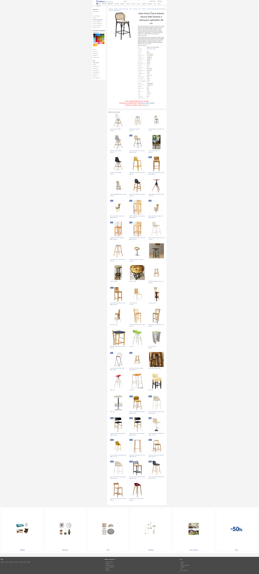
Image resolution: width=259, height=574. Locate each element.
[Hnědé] (99, 37)
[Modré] (97, 35)
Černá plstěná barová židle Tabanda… (136, 498)
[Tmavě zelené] (103, 35)
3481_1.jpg (131, 346)
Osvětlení (28, 562)
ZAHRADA (144, 3)
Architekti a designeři (110, 565)
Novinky (94, 18)
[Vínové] (97, 39)
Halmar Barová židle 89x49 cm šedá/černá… (138, 194)
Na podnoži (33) (96, 57)
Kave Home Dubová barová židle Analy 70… (138, 476)
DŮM (155, 3)
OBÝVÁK (128, 3)
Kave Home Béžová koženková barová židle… (158, 411)
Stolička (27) (95, 55)
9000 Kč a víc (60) (96, 27)
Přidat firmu (108, 570)
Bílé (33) (94, 49)
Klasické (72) (95, 68)
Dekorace (21, 562)
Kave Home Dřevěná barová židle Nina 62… (157, 455)
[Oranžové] (103, 43)
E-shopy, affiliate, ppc (110, 567)
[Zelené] (103, 37)
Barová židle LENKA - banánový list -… (118, 216)
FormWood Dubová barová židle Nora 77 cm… (138, 433)
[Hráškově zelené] (103, 41)
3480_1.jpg (112, 390)
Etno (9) (94, 64)
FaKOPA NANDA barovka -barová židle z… (137, 216)
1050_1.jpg (131, 390)
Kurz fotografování (184, 570)
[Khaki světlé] (101, 39)
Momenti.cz (146, 105)
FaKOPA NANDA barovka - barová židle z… (138, 237)
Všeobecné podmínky (185, 565)
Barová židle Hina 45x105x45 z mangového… (157, 172)
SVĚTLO (138, 3)
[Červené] (97, 41)
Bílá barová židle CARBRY (115, 129)
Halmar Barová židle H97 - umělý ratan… (137, 150)
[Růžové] (99, 43)
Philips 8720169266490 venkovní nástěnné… (119, 194)
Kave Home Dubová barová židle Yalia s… (118, 498)
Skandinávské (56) (96, 77)
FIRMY (105, 3)
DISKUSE (98, 5)
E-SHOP (111, 3)
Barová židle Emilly (133, 303)
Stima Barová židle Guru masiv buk (136, 368)
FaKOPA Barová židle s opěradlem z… (117, 237)
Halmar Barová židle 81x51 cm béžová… (118, 259)
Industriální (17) (96, 66)
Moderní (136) (95, 74)
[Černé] (94, 35)
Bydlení (2, 562)
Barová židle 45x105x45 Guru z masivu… (118, 303)
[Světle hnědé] (99, 39)
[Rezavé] (101, 41)
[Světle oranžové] (94, 45)
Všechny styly (96, 62)
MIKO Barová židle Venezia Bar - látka (117, 346)
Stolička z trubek (113, 281)
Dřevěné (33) (95, 53)
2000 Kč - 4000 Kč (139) (97, 23)
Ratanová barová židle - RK (154, 150)
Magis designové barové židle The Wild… (157, 194)
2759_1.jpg (151, 390)
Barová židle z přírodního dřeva (155, 368)
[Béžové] (97, 43)
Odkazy (182, 563)
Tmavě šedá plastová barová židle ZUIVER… (157, 476)
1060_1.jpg (112, 411)
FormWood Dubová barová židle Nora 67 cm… (119, 433)
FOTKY (99, 3)
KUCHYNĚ (116, 3)
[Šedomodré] (94, 41)
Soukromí (182, 567)
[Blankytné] (99, 35)
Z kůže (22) (95, 51)
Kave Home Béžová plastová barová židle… (157, 237)
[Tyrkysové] (94, 39)
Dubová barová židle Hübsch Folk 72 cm (137, 455)
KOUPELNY (122, 3)
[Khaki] (101, 37)
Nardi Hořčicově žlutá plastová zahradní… (137, 172)
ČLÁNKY (159, 3)
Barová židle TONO (152, 346)
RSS (181, 568)
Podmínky (108, 568)
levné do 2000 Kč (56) (97, 21)
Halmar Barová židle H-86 (134, 129)
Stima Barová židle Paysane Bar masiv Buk (138, 324)
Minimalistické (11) (96, 72)
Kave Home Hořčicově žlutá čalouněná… (137, 411)
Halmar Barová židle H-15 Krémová (136, 259)
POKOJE (133, 3)
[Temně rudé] (97, 37)
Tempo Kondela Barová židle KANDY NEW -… (158, 433)
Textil (25, 562)
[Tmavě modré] (101, 35)
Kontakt (182, 561)
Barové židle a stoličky (151, 48)
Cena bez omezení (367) (98, 19)
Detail (125, 130)
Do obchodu (120, 130)
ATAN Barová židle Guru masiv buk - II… (157, 281)
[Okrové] (97, 45)
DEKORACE (149, 3)
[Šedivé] (103, 39)
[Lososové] (101, 43)
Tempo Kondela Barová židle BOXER (117, 368)
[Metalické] (94, 37)
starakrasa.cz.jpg (152, 303)
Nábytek (16, 562)
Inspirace (6, 562)
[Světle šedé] (94, 43)
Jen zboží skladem (96, 16)
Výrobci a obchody (109, 561)
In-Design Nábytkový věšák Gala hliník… (157, 129)
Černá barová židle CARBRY (116, 172)
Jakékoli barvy (96, 32)
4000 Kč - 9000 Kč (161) (97, 25)
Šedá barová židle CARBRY (115, 150)
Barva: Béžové (95, 11)
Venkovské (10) (96, 70)
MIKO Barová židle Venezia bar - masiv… (157, 324)
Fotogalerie (11, 562)
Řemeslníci (108, 563)
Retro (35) (95, 76)
